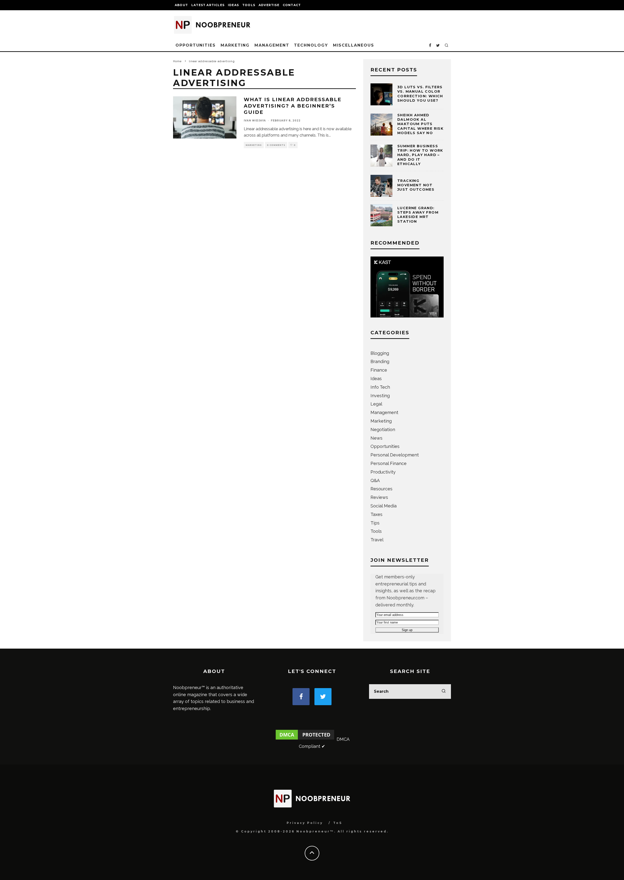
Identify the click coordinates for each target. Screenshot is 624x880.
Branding (379, 361)
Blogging (379, 353)
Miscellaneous (353, 45)
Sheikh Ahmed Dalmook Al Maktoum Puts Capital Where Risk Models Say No (420, 124)
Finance (378, 370)
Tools (248, 5)
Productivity (383, 472)
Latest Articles (207, 5)
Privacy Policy (305, 823)
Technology (311, 45)
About (181, 5)
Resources (381, 488)
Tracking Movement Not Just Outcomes (415, 185)
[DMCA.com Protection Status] (304, 739)
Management (271, 45)
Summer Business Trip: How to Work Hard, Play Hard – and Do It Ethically (420, 155)
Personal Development (394, 454)
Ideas (233, 5)
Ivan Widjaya (255, 120)
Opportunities (196, 45)
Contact (292, 5)
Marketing (235, 45)
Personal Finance (388, 463)
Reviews (379, 497)
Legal (376, 403)
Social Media (383, 505)
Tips (375, 522)
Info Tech (380, 387)
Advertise (269, 5)
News (376, 438)
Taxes (376, 514)
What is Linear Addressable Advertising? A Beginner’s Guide (292, 106)
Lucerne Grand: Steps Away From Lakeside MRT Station (418, 215)
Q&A (375, 480)
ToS (337, 823)
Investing (380, 395)
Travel (376, 539)
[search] (443, 691)
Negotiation (382, 429)
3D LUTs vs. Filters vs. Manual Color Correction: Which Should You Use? (420, 94)
